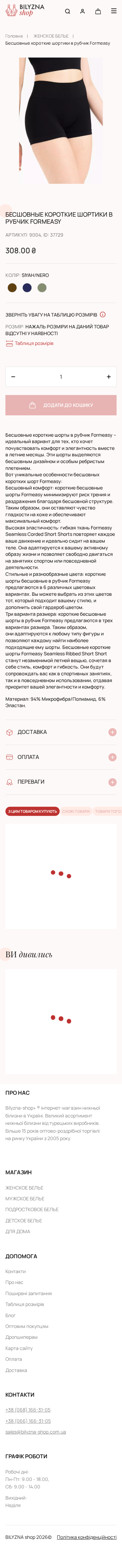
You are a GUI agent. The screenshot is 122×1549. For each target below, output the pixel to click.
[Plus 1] (13, 377)
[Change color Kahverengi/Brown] (12, 287)
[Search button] (67, 11)
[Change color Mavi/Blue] (27, 287)
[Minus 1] (108, 377)
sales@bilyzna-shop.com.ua (35, 1431)
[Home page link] (24, 11)
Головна (14, 36)
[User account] (82, 11)
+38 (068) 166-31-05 (27, 1409)
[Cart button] (98, 11)
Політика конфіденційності (87, 1537)
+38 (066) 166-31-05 (28, 1421)
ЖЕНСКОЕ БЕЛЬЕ (51, 36)
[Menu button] (114, 11)
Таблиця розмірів (34, 343)
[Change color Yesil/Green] (42, 287)
